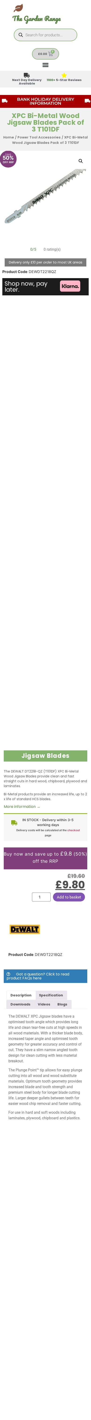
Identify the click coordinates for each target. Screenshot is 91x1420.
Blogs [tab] (62, 1004)
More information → (22, 806)
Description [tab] (21, 995)
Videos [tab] (44, 1004)
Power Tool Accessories (39, 137)
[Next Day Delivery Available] (26, 75)
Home (8, 137)
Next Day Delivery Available (27, 82)
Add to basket (69, 896)
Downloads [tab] (20, 1004)
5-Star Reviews (64, 80)
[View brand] (24, 944)
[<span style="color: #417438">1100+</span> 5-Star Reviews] (64, 75)
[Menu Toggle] (45, 64)
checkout (73, 830)
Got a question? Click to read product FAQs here (38, 976)
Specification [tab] (51, 995)
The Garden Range (36, 18)
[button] (81, 161)
